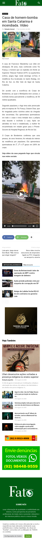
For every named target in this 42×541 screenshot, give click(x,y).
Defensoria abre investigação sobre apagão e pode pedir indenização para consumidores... (27, 426)
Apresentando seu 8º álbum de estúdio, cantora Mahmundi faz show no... (26, 415)
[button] (3, 3)
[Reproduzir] (5, 226)
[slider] (19, 226)
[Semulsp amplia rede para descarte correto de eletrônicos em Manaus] (7, 405)
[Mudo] (34, 226)
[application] (21, 194)
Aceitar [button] (28, 536)
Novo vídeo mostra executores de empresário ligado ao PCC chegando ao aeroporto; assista (30, 254)
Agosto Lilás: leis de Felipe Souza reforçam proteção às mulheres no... (26, 394)
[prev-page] (3, 301)
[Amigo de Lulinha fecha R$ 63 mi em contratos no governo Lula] (7, 294)
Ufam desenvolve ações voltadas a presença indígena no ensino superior (20, 375)
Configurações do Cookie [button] (13, 536)
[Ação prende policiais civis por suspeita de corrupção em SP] (7, 283)
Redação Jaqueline (7, 380)
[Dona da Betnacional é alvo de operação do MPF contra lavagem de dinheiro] (7, 273)
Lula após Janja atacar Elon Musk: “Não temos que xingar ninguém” (10, 253)
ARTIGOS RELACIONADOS (12, 265)
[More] (31, 237)
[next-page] (7, 301)
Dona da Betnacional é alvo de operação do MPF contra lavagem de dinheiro (26, 273)
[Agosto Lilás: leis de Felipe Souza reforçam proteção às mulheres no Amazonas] (7, 394)
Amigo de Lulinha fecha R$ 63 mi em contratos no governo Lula (26, 293)
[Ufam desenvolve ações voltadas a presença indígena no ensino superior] (21, 358)
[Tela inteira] (37, 226)
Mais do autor (28, 265)
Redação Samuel (10, 29)
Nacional (5, 13)
